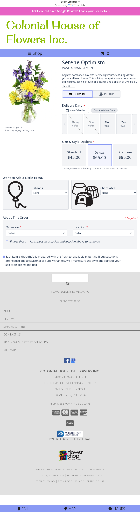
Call (24, 508)
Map (71, 508)
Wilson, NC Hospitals (89, 469)
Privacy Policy (45, 481)
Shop (37, 53)
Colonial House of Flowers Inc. (52, 32)
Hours (118, 508)
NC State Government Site (84, 475)
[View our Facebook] (67, 362)
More (66, 85)
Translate (80, 5)
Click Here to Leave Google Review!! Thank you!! (70, 11)
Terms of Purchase (71, 481)
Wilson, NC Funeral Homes (54, 469)
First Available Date (104, 110)
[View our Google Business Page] (73, 362)
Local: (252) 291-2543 (70, 395)
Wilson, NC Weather (51, 475)
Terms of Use (95, 481)
